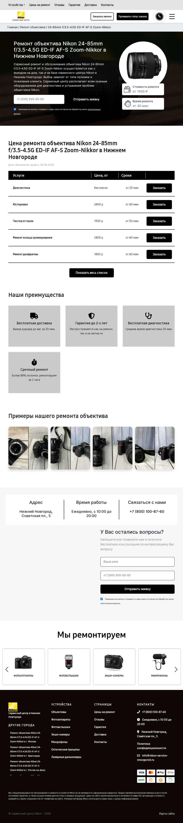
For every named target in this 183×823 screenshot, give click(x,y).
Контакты (107, 5)
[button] (6, 669)
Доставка (91, 5)
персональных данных (110, 603)
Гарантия (74, 5)
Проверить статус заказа (132, 16)
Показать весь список (92, 273)
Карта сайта (167, 813)
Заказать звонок (102, 16)
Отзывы (59, 5)
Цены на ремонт (39, 5)
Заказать (159, 188)
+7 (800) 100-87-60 (147, 511)
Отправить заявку (86, 99)
